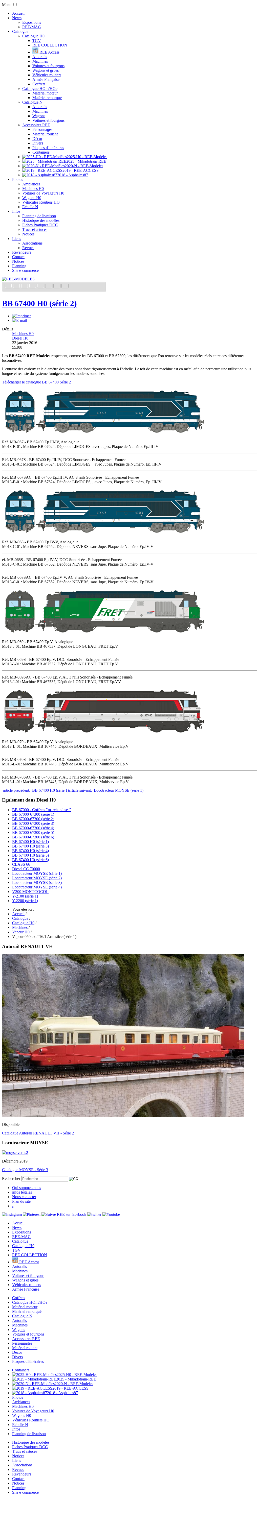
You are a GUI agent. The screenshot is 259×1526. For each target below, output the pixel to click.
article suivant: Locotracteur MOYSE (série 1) (106, 790)
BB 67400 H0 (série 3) (30, 846)
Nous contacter (24, 1197)
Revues (28, 248)
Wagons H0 (31, 198)
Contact (18, 257)
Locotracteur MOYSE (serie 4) (37, 887)
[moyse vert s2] (15, 1152)
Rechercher (11, 1178)
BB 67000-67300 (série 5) (33, 832)
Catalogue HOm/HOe (39, 88)
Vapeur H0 (21, 932)
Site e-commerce (25, 270)
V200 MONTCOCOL (30, 891)
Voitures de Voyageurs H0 (43, 193)
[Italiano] (33, 286)
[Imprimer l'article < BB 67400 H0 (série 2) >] (21, 316)
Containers (41, 152)
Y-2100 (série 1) (25, 896)
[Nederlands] (57, 286)
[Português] (49, 286)
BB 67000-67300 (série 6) (33, 837)
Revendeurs (21, 252)
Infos (16, 211)
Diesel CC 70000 (26, 869)
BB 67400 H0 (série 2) (39, 303)
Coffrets (38, 84)
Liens (16, 238)
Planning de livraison (39, 216)
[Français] (9, 286)
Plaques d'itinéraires (48, 148)
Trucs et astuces (34, 229)
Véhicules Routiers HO (41, 202)
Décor (37, 138)
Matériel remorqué (47, 97)
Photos (17, 179)
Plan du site (21, 1201)
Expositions (31, 22)
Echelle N (30, 207)
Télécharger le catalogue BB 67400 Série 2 (36, 382)
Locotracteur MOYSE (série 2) (37, 878)
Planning (19, 266)
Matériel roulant (45, 134)
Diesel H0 (20, 338)
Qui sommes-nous (26, 1187)
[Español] (41, 286)
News (16, 18)
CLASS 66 (21, 864)
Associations (32, 243)
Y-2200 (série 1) (25, 901)
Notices (28, 234)
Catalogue (20, 31)
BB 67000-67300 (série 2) (33, 819)
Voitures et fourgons (48, 66)
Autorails (39, 57)
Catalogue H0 (33, 36)
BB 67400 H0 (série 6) (30, 860)
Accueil (18, 13)
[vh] (123, 1116)
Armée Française (45, 79)
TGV (36, 40)
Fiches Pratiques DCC (40, 225)
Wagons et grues (45, 70)
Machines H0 (33, 188)
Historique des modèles (40, 220)
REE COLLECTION (49, 45)
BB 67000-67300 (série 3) (33, 823)
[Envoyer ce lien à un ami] (19, 320)
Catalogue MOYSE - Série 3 (25, 1170)
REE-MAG (31, 27)
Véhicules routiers (46, 75)
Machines (40, 61)
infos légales (22, 1192)
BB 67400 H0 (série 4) (30, 851)
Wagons (38, 116)
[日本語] (65, 286)
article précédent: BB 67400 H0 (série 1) (35, 790)
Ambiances (31, 184)
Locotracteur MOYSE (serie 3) (37, 882)
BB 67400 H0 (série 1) (30, 841)
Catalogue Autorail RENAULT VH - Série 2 (38, 1133)
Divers (37, 143)
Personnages (42, 129)
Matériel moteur (45, 93)
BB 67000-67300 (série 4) (33, 828)
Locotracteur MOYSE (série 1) (37, 873)
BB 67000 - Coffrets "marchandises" (41, 810)
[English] (17, 286)
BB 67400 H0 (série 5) (30, 855)
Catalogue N (32, 102)
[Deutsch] (25, 286)
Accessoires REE (36, 125)
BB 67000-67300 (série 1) (33, 814)
